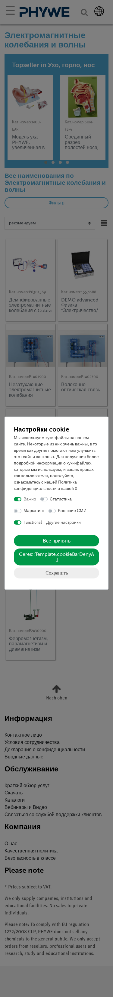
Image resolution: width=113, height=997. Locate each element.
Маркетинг (34, 511)
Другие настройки (63, 522)
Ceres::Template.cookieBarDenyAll (56, 557)
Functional (33, 522)
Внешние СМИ (72, 511)
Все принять (57, 541)
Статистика (61, 499)
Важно (30, 499)
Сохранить (57, 573)
